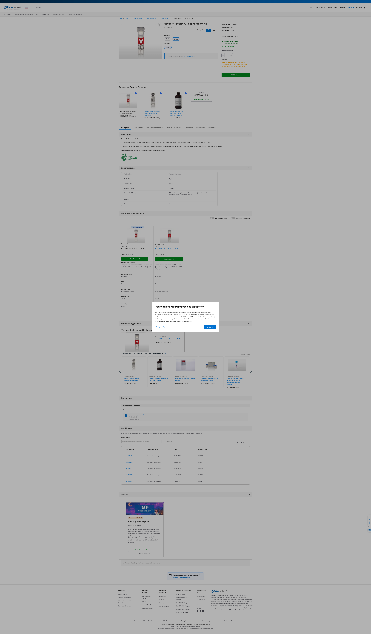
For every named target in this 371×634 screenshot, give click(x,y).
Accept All (210, 327)
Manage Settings (160, 327)
